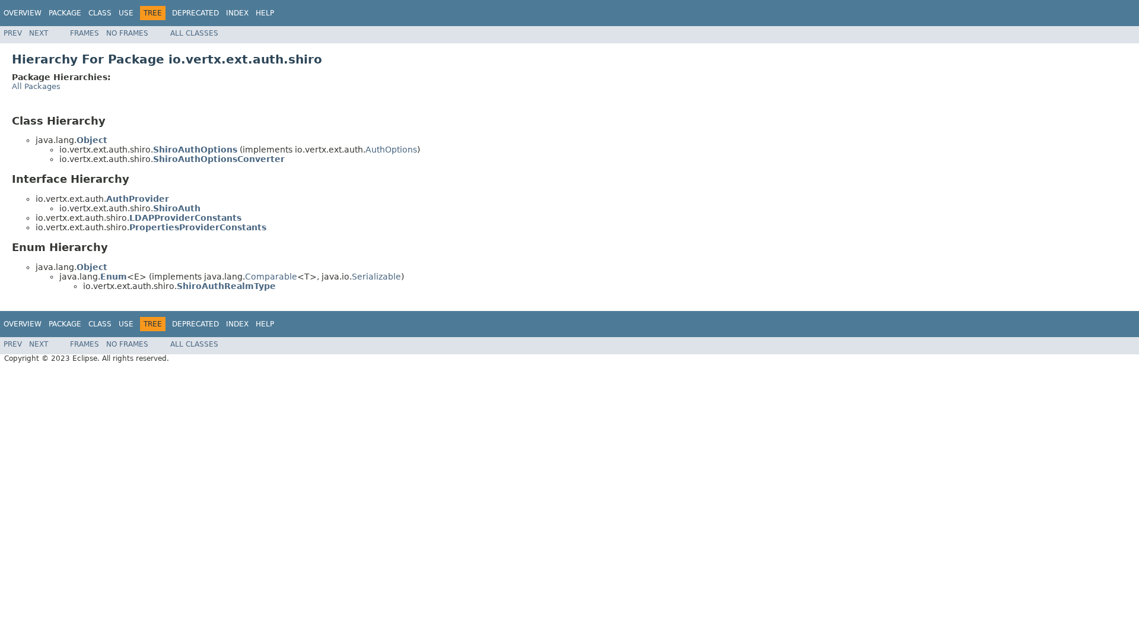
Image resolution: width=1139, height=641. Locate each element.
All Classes (194, 33)
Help (265, 13)
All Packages (36, 86)
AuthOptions (391, 149)
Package (65, 13)
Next (38, 33)
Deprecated (195, 13)
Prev (13, 33)
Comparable (271, 276)
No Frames (127, 33)
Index (237, 13)
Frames (84, 33)
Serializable (376, 276)
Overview (23, 13)
